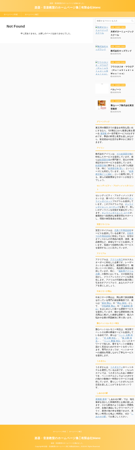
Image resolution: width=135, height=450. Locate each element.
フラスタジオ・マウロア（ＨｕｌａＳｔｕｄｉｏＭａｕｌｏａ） (122, 70)
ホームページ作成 (11, 14)
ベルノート (116, 89)
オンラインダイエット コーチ (116, 212)
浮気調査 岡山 (108, 306)
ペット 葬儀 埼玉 (112, 341)
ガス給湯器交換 (124, 154)
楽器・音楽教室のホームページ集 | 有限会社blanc (68, 7)
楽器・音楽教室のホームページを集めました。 (67, 443)
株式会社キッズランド (121, 50)
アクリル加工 (116, 259)
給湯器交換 (105, 159)
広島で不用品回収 (122, 230)
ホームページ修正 (32, 14)
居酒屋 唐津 (101, 399)
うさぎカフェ (116, 367)
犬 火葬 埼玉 (110, 338)
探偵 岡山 (106, 303)
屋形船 (103, 133)
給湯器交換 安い (116, 168)
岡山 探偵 (121, 303)
